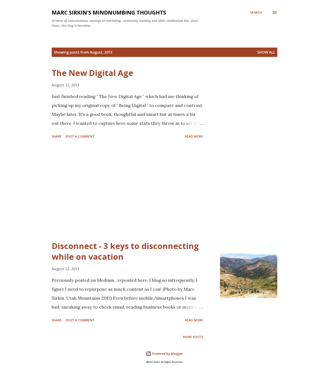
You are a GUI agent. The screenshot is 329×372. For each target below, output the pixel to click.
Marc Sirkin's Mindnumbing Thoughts (109, 12)
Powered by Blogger (167, 353)
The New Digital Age (92, 72)
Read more (194, 136)
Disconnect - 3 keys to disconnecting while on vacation (125, 251)
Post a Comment (80, 136)
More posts (193, 337)
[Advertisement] (127, 190)
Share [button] (57, 136)
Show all (266, 52)
